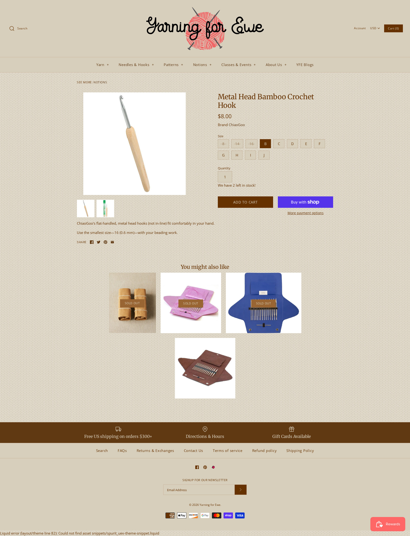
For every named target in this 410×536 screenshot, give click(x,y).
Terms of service (227, 450)
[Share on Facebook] (91, 242)
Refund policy (264, 450)
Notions (202, 64)
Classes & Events (238, 64)
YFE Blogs (305, 64)
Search (102, 450)
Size (220, 136)
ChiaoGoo (237, 124)
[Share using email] (112, 242)
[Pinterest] (205, 467)
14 (237, 143)
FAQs (122, 450)
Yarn (102, 64)
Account (360, 28)
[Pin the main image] (105, 242)
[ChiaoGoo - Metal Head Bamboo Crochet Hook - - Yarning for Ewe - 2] (105, 208)
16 (251, 143)
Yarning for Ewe (210, 505)
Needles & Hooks (136, 64)
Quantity (224, 168)
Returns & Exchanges (155, 450)
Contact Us (193, 450)
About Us (276, 64)
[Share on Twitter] (98, 242)
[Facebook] (197, 467)
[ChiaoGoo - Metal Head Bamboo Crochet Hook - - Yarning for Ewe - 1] (134, 143)
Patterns (173, 64)
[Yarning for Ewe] (205, 7)
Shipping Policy (300, 450)
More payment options (306, 213)
